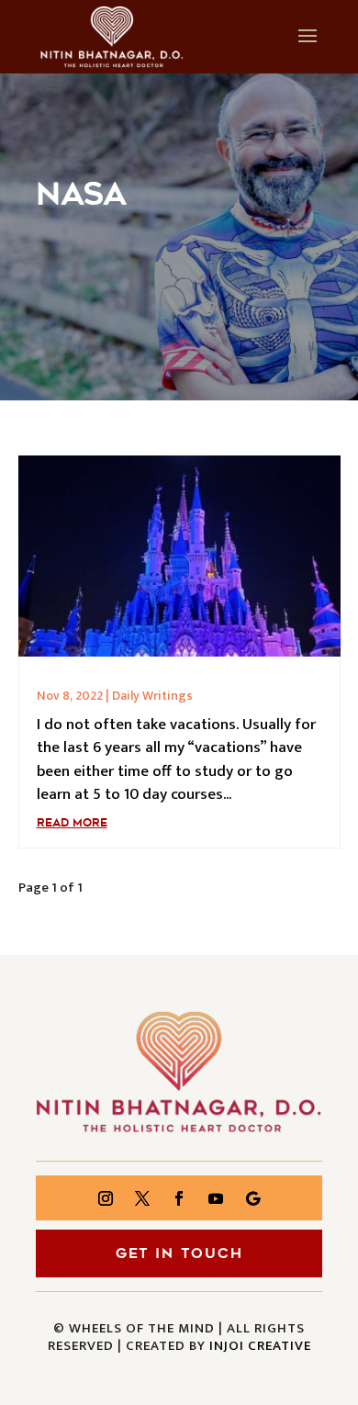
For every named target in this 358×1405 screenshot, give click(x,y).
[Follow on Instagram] (105, 1198)
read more (72, 822)
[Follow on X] (142, 1198)
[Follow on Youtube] (215, 1198)
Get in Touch (179, 1253)
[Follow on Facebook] (179, 1198)
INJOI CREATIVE (260, 1345)
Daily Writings (152, 695)
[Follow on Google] (252, 1198)
